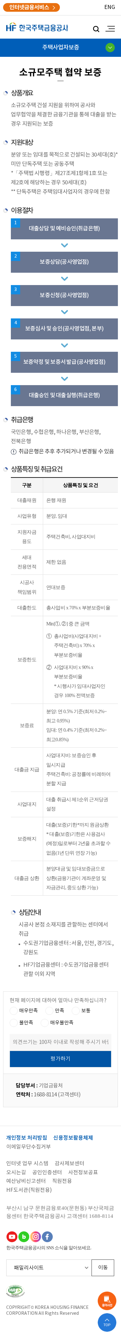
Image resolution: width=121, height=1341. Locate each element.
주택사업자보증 (60, 47)
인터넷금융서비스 (29, 7)
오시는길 (16, 1173)
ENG (109, 7)
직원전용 (62, 1181)
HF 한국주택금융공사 (37, 27)
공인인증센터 (47, 1173)
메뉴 (108, 29)
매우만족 (28, 1010)
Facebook (47, 1236)
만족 (59, 1010)
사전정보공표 (83, 1173)
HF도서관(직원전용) (29, 1190)
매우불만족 (62, 1022)
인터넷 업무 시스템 (27, 1164)
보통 (86, 1010)
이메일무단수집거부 (28, 1147)
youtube (11, 1236)
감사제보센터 (69, 1164)
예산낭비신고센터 (26, 1181)
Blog (23, 1236)
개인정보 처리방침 (26, 1138)
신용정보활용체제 (73, 1138)
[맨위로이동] (107, 1322)
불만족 (26, 1022)
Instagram (35, 1236)
